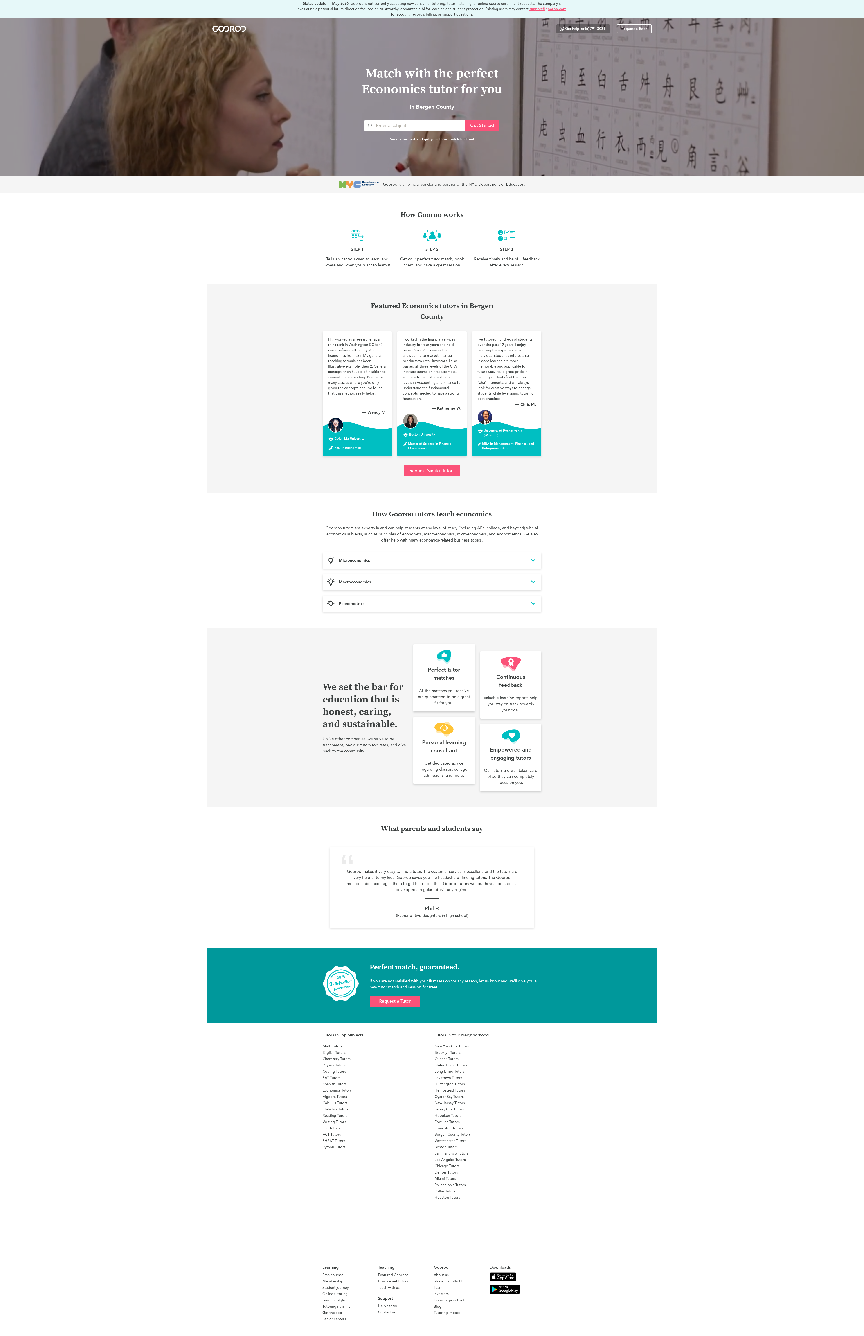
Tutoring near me (336, 1306)
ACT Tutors (332, 1134)
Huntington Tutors (450, 1084)
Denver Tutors (446, 1172)
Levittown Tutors (448, 1078)
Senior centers (334, 1319)
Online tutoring (335, 1294)
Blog (437, 1306)
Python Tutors (334, 1147)
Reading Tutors (335, 1115)
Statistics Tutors (336, 1109)
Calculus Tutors (335, 1103)
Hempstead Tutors (450, 1090)
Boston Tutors (446, 1147)
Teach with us (389, 1287)
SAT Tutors (331, 1078)
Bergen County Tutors (453, 1134)
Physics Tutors (334, 1065)
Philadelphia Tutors (450, 1185)
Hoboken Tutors (448, 1115)
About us (441, 1275)
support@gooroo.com (547, 9)
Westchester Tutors (450, 1141)
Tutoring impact (447, 1313)
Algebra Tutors (335, 1097)
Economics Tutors (337, 1090)
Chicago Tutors (447, 1166)
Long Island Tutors (450, 1071)
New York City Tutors (452, 1046)
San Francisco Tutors (451, 1153)
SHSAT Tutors (334, 1141)
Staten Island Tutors (451, 1065)
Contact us (387, 1312)
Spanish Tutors (334, 1084)
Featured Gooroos (393, 1275)
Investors (441, 1294)
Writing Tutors (334, 1122)
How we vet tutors (393, 1281)
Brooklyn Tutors (448, 1052)
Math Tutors (332, 1046)
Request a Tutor (634, 29)
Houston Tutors (447, 1197)
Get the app (332, 1313)
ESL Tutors (331, 1128)
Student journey (335, 1287)
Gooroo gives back (449, 1300)
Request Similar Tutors (432, 471)
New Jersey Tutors (450, 1103)
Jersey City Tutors (449, 1109)
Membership (332, 1281)
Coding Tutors (334, 1071)
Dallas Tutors (445, 1191)
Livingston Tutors (449, 1128)
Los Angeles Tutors (450, 1160)
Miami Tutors (445, 1178)
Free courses (332, 1275)
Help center (387, 1306)
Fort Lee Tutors (447, 1122)
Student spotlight (448, 1281)
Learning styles (334, 1300)
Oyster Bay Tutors (449, 1097)
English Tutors (334, 1052)
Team (438, 1287)
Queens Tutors (447, 1059)
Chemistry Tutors (337, 1059)
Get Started (482, 125)
